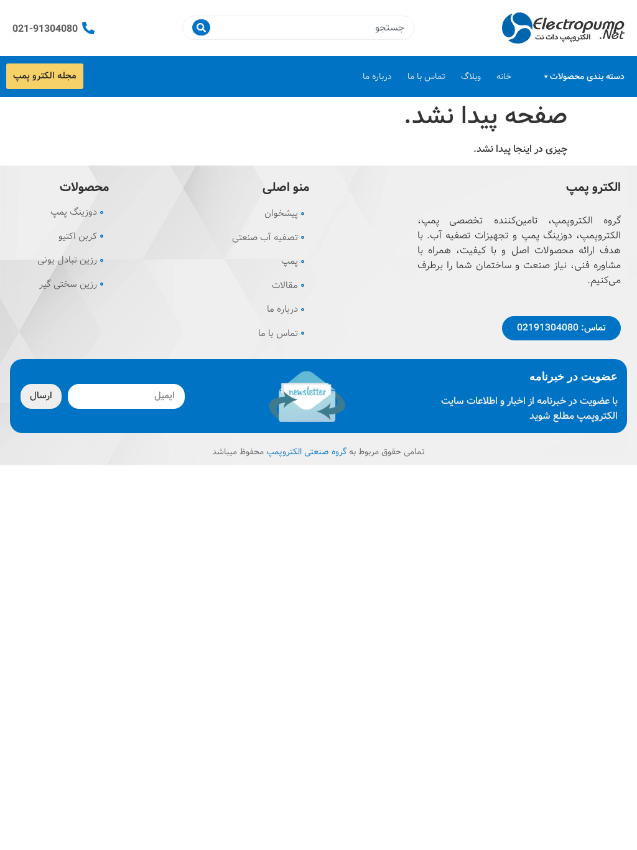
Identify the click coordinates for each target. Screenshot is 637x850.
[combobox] (310, 27)
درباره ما (377, 76)
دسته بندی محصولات (587, 76)
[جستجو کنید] (201, 27)
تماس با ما (426, 76)
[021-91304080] (88, 28)
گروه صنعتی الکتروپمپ (306, 452)
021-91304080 (45, 29)
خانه (503, 76)
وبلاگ (471, 76)
